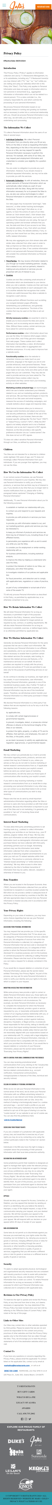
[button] (4, 5)
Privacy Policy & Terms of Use (26, 1501)
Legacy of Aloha (26, 1402)
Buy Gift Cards (26, 1391)
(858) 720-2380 (11, 1371)
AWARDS (26, 1408)
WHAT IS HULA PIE (26, 1397)
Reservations (43, 6)
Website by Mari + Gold (35, 1498)
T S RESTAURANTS (26, 1386)
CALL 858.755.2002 (26, 1413)
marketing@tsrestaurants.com (17, 1365)
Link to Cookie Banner (13, 1120)
